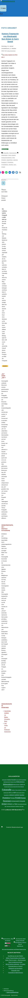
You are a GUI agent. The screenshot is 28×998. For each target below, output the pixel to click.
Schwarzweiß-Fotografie (18, 801)
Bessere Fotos (13, 781)
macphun (21, 795)
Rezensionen (13, 153)
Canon (21, 784)
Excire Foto (15, 786)
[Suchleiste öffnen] (1, 14)
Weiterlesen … (4, 149)
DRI (24, 784)
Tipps (15, 804)
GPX (12, 792)
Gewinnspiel (6, 792)
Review (11, 164)
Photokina (10, 162)
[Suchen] (3, 183)
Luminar (16, 795)
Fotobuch (22, 786)
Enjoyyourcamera (6, 157)
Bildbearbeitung (20, 781)
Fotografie (6, 153)
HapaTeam (9, 160)
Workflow (17, 806)
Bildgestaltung (8, 784)
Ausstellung (23, 779)
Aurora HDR (18, 779)
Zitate (22, 806)
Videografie (9, 806)
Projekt (18, 798)
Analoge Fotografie (11, 779)
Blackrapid (4, 155)
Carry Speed (11, 155)
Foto (19, 786)
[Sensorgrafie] (8, 1)
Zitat (20, 806)
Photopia (12, 798)
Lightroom (11, 795)
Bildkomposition (16, 784)
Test (13, 804)
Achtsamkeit (4, 779)
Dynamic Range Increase (8, 786)
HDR (14, 792)
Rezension (7, 801)
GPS (10, 792)
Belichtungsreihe (7, 781)
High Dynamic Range (20, 792)
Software (9, 804)
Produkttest (4, 164)
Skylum (4, 804)
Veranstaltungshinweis (22, 804)
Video (6, 806)
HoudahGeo (6, 795)
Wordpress (13, 806)
